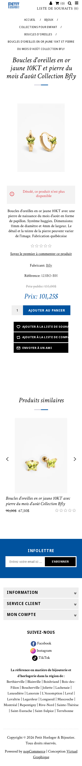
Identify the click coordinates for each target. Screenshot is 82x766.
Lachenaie (62, 687)
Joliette (47, 687)
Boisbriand (51, 681)
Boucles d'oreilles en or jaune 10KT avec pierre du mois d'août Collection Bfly (38, 501)
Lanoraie (32, 693)
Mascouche (65, 699)
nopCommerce (34, 751)
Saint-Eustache (21, 711)
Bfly (49, 265)
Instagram (44, 650)
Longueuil (47, 699)
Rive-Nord (46, 705)
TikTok (44, 657)
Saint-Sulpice (44, 711)
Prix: (30, 296)
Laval (69, 693)
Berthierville (16, 681)
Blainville (34, 681)
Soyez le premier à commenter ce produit (41, 253)
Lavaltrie (13, 699)
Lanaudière (16, 693)
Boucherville (31, 687)
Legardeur (30, 699)
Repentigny (28, 705)
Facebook (43, 643)
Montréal (10, 705)
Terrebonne (64, 711)
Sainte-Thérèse (68, 705)
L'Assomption (52, 693)
